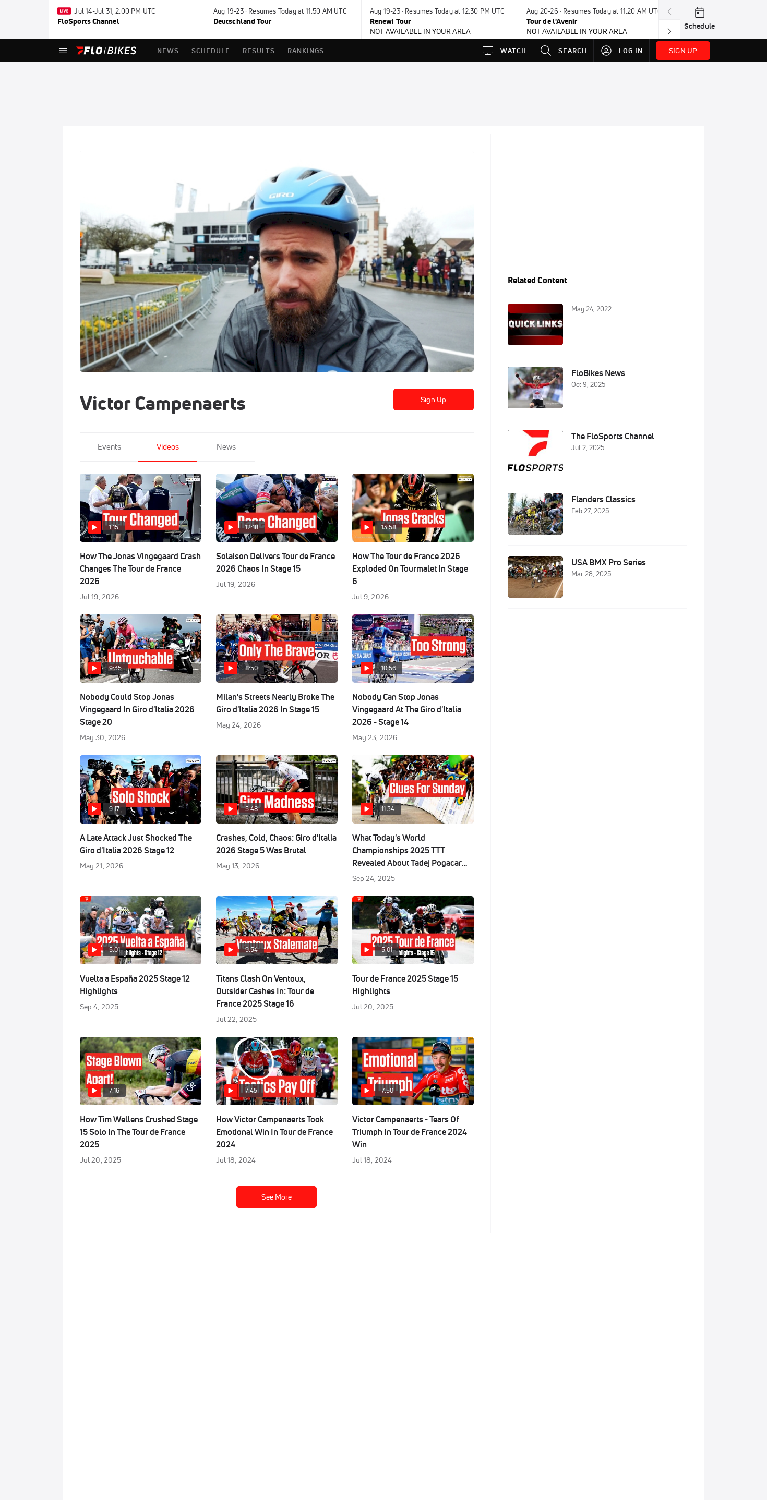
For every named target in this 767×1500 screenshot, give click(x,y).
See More (276, 1197)
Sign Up (433, 399)
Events (109, 447)
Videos (168, 447)
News (226, 447)
